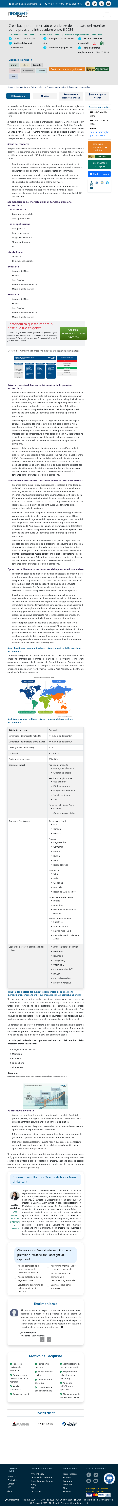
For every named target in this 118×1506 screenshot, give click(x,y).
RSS (9, 1487)
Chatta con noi (100, 174)
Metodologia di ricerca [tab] (98, 96)
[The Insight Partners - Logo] (19, 14)
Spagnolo (37, 65)
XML (9, 1490)
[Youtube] (96, 1482)
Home (10, 87)
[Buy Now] (97, 69)
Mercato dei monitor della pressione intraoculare (69, 87)
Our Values (36, 1491)
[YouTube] (108, 3)
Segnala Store (22, 87)
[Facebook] (87, 3)
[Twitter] (94, 3)
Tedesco (25, 65)
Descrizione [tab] (19, 96)
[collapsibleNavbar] (107, 14)
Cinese (14, 76)
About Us (12, 1476)
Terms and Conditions (41, 1477)
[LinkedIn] (101, 3)
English (14, 65)
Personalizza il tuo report (99, 164)
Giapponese (28, 70)
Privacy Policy (37, 1473)
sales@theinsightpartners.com (26, 3)
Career (10, 1483)
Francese (14, 70)
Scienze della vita (38, 87)
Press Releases (70, 1473)
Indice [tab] (46, 96)
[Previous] (39, 1339)
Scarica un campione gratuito (65, 69)
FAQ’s (33, 1488)
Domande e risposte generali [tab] (71, 96)
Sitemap (67, 1491)
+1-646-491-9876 (56, 3)
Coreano (41, 70)
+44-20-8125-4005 (73, 3)
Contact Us (12, 1480)
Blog (65, 1488)
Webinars (67, 1484)
